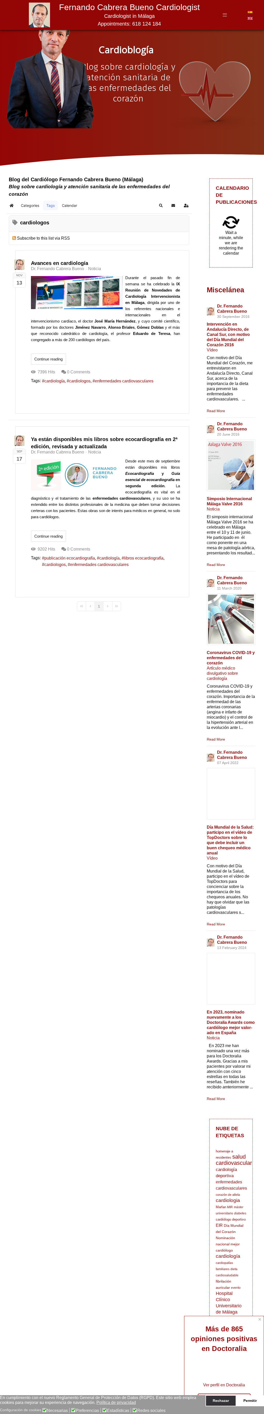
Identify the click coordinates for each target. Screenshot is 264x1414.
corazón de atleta (228, 1195)
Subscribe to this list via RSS (43, 238)
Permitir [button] (250, 1401)
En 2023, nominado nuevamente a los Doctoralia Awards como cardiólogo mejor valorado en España (231, 1022)
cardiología (54, 381)
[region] (132, 90)
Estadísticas (118, 1411)
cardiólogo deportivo (231, 1219)
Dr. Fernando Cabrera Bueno (57, 268)
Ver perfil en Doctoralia (224, 1385)
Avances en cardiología (59, 263)
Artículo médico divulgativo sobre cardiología (222, 673)
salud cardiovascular (234, 1159)
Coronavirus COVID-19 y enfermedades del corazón (231, 657)
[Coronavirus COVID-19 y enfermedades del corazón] (231, 619)
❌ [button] (259, 1400)
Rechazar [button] (221, 1401)
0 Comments (78, 372)
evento (236, 1288)
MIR (230, 1207)
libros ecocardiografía (143, 558)
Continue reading (48, 359)
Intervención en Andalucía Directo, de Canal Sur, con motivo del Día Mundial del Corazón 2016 (228, 334)
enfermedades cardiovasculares (124, 381)
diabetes (240, 1213)
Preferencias (87, 1411)
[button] (161, 205)
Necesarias (57, 1411)
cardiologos (79, 381)
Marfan (221, 1207)
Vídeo (212, 350)
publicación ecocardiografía (69, 558)
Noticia (94, 269)
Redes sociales (151, 1411)
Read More (216, 411)
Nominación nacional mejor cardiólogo (228, 1244)
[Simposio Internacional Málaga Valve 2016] (231, 465)
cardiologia (228, 1200)
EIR (219, 1225)
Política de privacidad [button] (116, 1402)
